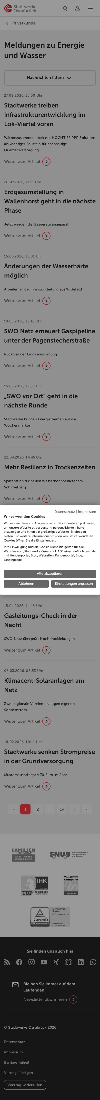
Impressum (87, 512)
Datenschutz (64, 512)
